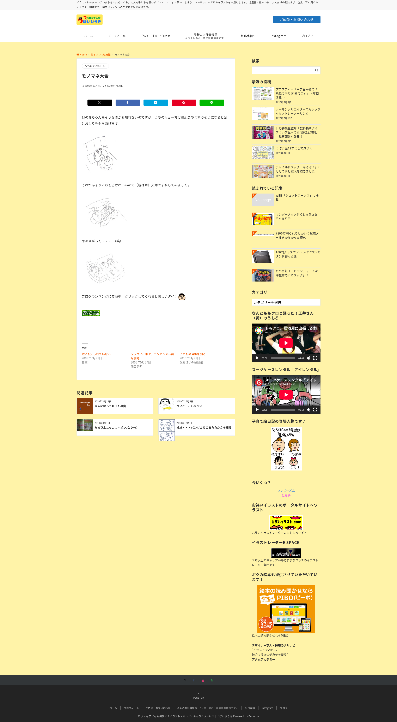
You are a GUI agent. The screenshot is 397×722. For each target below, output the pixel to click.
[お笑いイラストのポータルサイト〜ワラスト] (286, 522)
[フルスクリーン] (315, 358)
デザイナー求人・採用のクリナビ (273, 645)
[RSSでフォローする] (212, 680)
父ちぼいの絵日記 (95, 65)
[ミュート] (308, 358)
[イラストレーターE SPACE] (286, 553)
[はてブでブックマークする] (155, 103)
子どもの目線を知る (193, 354)
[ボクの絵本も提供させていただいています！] (286, 609)
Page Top (198, 697)
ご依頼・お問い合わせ (297, 19)
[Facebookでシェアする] (128, 103)
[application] (286, 343)
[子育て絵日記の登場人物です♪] (286, 449)
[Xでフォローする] (185, 680)
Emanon (254, 716)
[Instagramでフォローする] (203, 680)
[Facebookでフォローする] (194, 680)
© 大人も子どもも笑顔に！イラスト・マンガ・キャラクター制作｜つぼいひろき (185, 716)
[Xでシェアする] (99, 103)
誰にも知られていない (96, 354)
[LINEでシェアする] (212, 103)
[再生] (257, 358)
